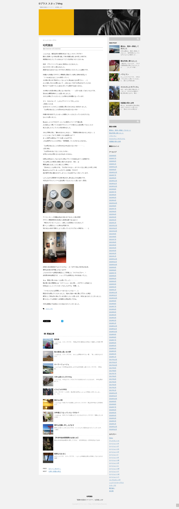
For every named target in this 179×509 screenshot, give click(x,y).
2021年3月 (112, 250)
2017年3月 (112, 385)
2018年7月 (112, 340)
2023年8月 (112, 189)
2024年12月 (113, 172)
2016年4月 (112, 415)
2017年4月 (112, 382)
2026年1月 (112, 164)
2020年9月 (112, 267)
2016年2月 (112, 421)
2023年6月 (112, 195)
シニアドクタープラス (116, 482)
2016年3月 (112, 418)
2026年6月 (112, 161)
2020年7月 (112, 273)
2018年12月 (113, 326)
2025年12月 (113, 167)
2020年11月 (113, 262)
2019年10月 (113, 298)
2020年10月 (113, 264)
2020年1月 (112, 290)
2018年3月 (112, 351)
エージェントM (114, 460)
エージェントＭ (114, 474)
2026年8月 (112, 155)
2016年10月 (113, 399)
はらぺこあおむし (55, 468)
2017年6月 (112, 376)
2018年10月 (113, 331)
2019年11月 (113, 295)
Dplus (111, 438)
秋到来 (56, 339)
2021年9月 (112, 234)
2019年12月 (113, 292)
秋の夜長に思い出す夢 (62, 352)
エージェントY (114, 471)
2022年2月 (112, 220)
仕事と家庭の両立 (55, 471)
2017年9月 (112, 368)
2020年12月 (113, 259)
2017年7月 (112, 373)
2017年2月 (112, 387)
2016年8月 (112, 404)
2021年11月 (113, 228)
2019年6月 (112, 309)
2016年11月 (113, 396)
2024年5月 (112, 178)
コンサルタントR (114, 480)
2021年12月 (113, 225)
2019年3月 (112, 318)
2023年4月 (112, 200)
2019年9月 (112, 301)
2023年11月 (113, 183)
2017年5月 (112, 379)
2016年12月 (113, 393)
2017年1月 (112, 390)
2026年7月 (112, 158)
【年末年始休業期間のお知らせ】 (66, 438)
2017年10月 (113, 365)
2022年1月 (112, 223)
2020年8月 (112, 270)
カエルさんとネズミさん (130, 87)
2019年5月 (112, 312)
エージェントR (114, 463)
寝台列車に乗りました (129, 61)
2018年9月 (112, 334)
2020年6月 (112, 276)
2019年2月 (112, 320)
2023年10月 (113, 186)
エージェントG (114, 449)
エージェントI (113, 455)
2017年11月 (113, 362)
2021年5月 (112, 245)
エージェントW (114, 468)
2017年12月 (113, 359)
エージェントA (114, 443)
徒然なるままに (60, 454)
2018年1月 (112, 357)
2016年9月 (112, 401)
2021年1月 (112, 256)
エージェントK (114, 457)
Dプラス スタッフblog (50, 3)
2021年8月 (112, 236)
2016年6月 (112, 410)
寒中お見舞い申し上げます (64, 425)
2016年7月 (112, 407)
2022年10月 (113, 203)
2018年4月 (112, 348)
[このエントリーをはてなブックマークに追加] (62, 321)
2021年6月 (112, 242)
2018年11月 (113, 329)
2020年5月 (112, 278)
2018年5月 (112, 345)
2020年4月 (112, 281)
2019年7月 (112, 306)
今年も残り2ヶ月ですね (63, 377)
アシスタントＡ (114, 441)
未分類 (111, 491)
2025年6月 (112, 169)
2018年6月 (112, 343)
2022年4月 (112, 214)
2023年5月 (112, 197)
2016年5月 (112, 412)
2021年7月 (112, 239)
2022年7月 (112, 209)
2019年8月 (112, 304)
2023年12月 (113, 181)
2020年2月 (112, 287)
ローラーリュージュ (61, 364)
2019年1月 (112, 323)
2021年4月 (112, 248)
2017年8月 (112, 371)
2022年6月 (112, 211)
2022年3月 (112, 217)
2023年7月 (112, 192)
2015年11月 (113, 429)
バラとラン (125, 74)
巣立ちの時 (58, 400)
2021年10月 (113, 231)
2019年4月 (112, 315)
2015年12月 (113, 426)
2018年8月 (112, 337)
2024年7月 (112, 175)
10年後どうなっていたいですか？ (66, 412)
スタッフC (49, 309)
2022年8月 (112, 206)
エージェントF (114, 446)
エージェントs (114, 466)
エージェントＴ (114, 477)
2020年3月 (112, 284)
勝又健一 (112, 488)
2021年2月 (112, 253)
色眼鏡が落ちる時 (127, 103)
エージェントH (114, 452)
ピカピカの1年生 (60, 389)
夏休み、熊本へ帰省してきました (120, 130)
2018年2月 (112, 354)
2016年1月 (112, 424)
